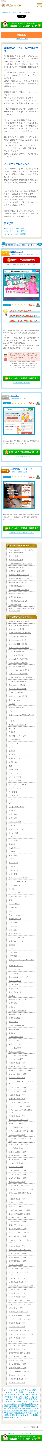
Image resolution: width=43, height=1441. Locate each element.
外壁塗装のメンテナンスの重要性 (20, 578)
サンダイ (12, 754)
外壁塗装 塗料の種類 (16, 571)
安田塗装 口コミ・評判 (17, 1323)
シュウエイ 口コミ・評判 (18, 1253)
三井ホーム (31, 1404)
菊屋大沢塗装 (9, 1415)
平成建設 (12, 732)
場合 (33, 1406)
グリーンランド (14, 907)
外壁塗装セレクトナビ (16, 1014)
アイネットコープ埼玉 (16, 937)
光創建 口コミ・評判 (16, 1167)
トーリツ (12, 996)
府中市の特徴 (13, 556)
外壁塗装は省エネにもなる (18, 601)
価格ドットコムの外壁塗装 (18, 696)
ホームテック (17, 1401)
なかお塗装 (31, 1390)
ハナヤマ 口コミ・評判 (17, 1345)
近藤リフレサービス (16, 941)
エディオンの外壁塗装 (16, 651)
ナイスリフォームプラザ (17, 881)
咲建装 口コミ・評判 (16, 1206)
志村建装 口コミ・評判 (17, 1327)
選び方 (29, 1415)
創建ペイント (17, 251)
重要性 (35, 1415)
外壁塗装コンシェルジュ (17, 999)
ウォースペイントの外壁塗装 (19, 670)
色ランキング (33, 1413)
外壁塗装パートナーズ (21, 469)
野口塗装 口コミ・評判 (17, 1383)
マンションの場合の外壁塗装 (19, 590)
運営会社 (11, 1433)
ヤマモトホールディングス (18, 896)
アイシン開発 (13, 840)
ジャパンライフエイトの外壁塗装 (20, 677)
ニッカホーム (13, 863)
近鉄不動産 (13, 818)
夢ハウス (12, 728)
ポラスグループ (14, 952)
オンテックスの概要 (16, 1059)
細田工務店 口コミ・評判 (18, 1171)
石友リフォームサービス (17, 725)
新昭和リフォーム (15, 919)
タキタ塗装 (8, 1397)
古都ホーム (13, 926)
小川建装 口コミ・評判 (17, 1078)
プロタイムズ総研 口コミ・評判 (20, 1102)
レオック (12, 837)
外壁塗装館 (13, 1003)
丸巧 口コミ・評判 (15, 1342)
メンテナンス (12, 1404)
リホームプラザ (14, 904)
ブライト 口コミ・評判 (17, 1135)
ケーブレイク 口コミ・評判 (18, 1120)
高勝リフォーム (14, 758)
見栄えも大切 (21, 1415)
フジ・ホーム (13, 799)
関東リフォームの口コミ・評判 (20, 1070)
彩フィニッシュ (14, 700)
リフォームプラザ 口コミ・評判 (20, 1304)
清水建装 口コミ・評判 (17, 1293)
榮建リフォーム (14, 769)
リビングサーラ (14, 848)
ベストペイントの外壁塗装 (18, 674)
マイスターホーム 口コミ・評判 (20, 1371)
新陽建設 (12, 945)
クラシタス (13, 762)
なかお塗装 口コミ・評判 (18, 1229)
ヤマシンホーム (14, 885)
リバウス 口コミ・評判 (17, 1297)
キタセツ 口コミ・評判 (17, 1246)
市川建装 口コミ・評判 (17, 1116)
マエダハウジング (15, 788)
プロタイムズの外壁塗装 (17, 1011)
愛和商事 (12, 751)
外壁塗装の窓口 (14, 1018)
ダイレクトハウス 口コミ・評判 (20, 1232)
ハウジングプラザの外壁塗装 (19, 648)
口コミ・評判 (17, 12)
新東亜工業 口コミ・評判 (18, 1261)
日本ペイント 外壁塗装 (17, 685)
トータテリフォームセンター (19, 784)
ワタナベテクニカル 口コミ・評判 (21, 1334)
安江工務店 (13, 855)
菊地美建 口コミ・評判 (17, 1067)
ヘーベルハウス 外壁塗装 (18, 689)
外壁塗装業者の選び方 (16, 586)
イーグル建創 (13, 973)
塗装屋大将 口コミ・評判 (18, 1257)
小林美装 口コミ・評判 (17, 1199)
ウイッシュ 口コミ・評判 (18, 1087)
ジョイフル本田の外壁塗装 (18, 644)
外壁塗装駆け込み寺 (16, 1037)
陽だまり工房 (13, 743)
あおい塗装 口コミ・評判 (18, 1364)
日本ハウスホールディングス (19, 977)
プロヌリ (12, 711)
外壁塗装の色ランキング (17, 582)
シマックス (13, 949)
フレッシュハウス (15, 893)
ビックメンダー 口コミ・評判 (19, 1315)
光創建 (11, 1406)
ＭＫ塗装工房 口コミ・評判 (18, 1312)
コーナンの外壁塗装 (16, 655)
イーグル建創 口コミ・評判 (18, 1127)
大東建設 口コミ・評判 (17, 1182)
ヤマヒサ (12, 810)
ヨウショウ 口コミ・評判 (18, 1091)
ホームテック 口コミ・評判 (18, 1163)
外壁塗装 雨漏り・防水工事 (19, 575)
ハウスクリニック (15, 969)
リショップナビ (14, 1040)
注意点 (30, 1411)
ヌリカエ (15, 395)
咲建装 (28, 1406)
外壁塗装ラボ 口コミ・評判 (18, 1379)
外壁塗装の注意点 (15, 605)
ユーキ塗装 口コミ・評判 (18, 1221)
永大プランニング (15, 934)
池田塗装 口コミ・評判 (17, 1095)
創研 (10, 911)
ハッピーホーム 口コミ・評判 (19, 1210)
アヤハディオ (13, 796)
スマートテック (14, 740)
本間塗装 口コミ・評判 (17, 1063)
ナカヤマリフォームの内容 (18, 1055)
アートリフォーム (15, 822)
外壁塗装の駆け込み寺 (16, 707)
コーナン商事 (13, 833)
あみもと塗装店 (20, 1390)
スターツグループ (15, 981)
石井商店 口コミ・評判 (17, 1099)
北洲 (10, 766)
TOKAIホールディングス (17, 736)
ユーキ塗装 (22, 1404)
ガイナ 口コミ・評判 (16, 1308)
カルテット (33, 1395)
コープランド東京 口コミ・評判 (20, 1319)
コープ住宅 (13, 792)
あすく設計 (8, 1390)
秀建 (10, 900)
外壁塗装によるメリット (17, 597)
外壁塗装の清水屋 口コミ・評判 (20, 1330)
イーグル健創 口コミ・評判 (18, 1148)
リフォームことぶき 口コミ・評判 (21, 1131)
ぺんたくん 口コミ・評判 (18, 1174)
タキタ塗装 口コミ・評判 (18, 1156)
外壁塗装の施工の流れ (16, 567)
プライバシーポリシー (27, 1433)
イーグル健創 (17, 1392)
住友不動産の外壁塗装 (16, 1026)
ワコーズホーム (14, 915)
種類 (16, 1413)
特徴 (6, 1413)
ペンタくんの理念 (15, 1048)
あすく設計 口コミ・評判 (18, 1236)
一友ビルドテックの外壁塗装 (19, 621)
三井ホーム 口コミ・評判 (18, 1152)
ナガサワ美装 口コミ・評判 (18, 1268)
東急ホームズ (13, 988)
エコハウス (13, 930)
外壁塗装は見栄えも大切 (17, 593)
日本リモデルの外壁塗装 (17, 681)
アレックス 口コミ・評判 (18, 1289)
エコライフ (27, 1392)
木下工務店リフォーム (16, 956)
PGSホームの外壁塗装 (17, 666)
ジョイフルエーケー (16, 992)
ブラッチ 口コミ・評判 (17, 1338)
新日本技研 (11, 1411)
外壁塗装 (10, 1408)
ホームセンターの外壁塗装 (18, 659)
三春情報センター (15, 870)
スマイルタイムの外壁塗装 (18, 663)
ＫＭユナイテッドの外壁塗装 (15, 231)
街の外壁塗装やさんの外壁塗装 (20, 633)
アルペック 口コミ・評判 (18, 1074)
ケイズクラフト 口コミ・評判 (19, 1301)
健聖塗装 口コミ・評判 (17, 1349)
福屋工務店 (13, 814)
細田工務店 (22, 1413)
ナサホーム (13, 825)
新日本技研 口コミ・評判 (18, 1159)
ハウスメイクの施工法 (16, 1052)
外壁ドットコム (14, 1044)
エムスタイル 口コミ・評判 (18, 1185)
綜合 (10, 803)
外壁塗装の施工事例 (16, 560)
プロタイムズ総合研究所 (18, 1399)
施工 (18, 1411)
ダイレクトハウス (21, 1397)
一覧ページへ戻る (22, 39)
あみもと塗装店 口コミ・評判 (19, 1214)
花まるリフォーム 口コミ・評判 (20, 1250)
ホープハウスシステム (16, 807)
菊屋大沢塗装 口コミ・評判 (18, 1225)
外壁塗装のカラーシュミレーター (20, 564)
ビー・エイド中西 (15, 777)
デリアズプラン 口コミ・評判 (19, 1353)
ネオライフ (13, 866)
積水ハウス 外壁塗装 (16, 692)
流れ (35, 1411)
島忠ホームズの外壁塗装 (14, 228)
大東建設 (29, 1408)
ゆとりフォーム (14, 984)
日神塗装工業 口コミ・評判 (18, 1282)
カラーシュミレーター (19, 1395)
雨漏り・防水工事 (11, 1418)
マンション (27, 1401)
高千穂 (11, 889)
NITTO (11, 859)
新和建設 (12, 844)
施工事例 (23, 1411)
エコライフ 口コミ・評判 (18, 1178)
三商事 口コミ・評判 (16, 1203)
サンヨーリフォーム (16, 829)
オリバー (12, 721)
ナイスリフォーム (15, 781)
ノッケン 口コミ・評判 (17, 1278)
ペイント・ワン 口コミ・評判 (19, 1106)
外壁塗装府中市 (5, 12)
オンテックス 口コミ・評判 (18, 1144)
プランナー (13, 922)
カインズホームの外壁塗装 (15, 234)
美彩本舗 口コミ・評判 (17, 1375)
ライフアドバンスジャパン (18, 878)
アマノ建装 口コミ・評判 (18, 1357)
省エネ (11, 1413)
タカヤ (11, 747)
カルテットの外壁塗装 (16, 629)
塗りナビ (12, 1007)
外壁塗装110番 (14, 1029)
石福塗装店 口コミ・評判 (18, 1368)
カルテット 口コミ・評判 (18, 1218)
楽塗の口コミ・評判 (16, 1360)
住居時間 (12, 851)
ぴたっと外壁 (13, 1022)
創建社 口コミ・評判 (16, 1123)
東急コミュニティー (16, 966)
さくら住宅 (13, 874)
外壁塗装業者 (19, 1408)
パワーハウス (13, 773)
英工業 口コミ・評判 (16, 1265)
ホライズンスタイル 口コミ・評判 (21, 1189)
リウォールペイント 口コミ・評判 (21, 1286)
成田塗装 (12, 704)
